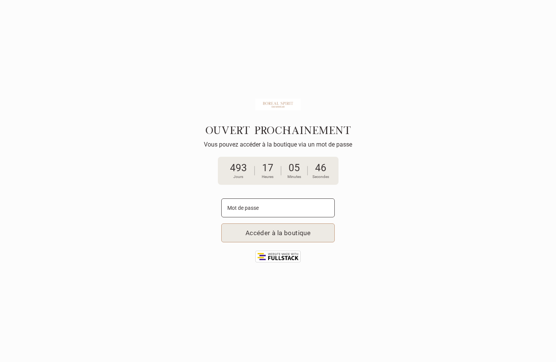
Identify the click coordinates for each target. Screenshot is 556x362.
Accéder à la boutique (278, 233)
